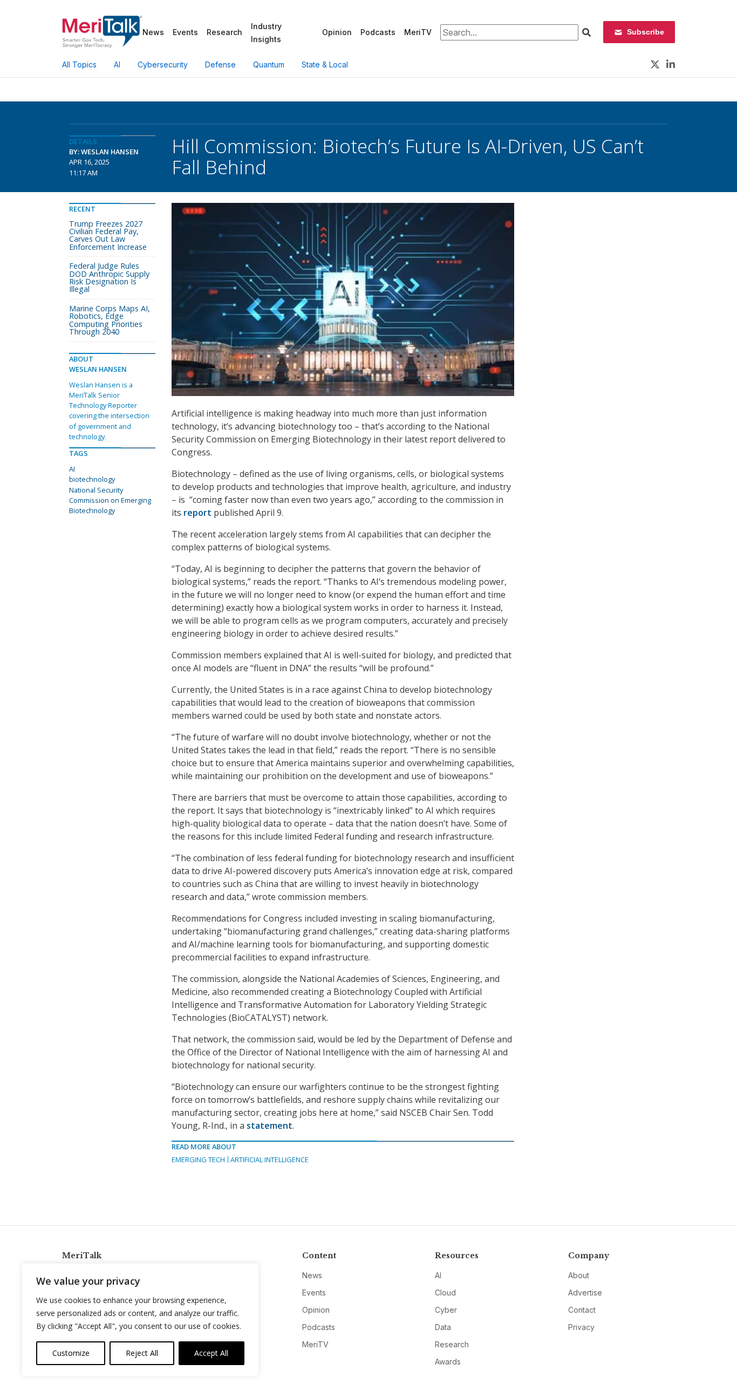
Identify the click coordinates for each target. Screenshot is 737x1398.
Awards (448, 1361)
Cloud (445, 1292)
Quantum (268, 64)
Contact (582, 1309)
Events (185, 32)
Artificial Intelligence (269, 1159)
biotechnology (92, 479)
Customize (71, 1353)
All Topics (79, 64)
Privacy (581, 1327)
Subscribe (645, 32)
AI (117, 64)
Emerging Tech (198, 1159)
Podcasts (377, 32)
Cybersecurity (163, 64)
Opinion (337, 32)
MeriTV (418, 32)
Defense (220, 64)
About (578, 1275)
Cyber (446, 1309)
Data (443, 1327)
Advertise (585, 1292)
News (153, 32)
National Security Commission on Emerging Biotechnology (110, 500)
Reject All (142, 1353)
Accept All (211, 1353)
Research (224, 32)
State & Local (325, 64)
